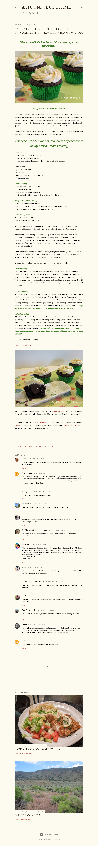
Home (24, 13)
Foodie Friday (20, 425)
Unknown (26, 641)
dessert (36, 446)
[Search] (82, 6)
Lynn (24, 459)
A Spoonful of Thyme (46, 7)
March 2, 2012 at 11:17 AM (38, 504)
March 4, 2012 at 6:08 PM (45, 610)
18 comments (25, 820)
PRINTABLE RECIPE (23, 345)
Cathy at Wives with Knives (33, 582)
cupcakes (30, 446)
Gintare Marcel (55, 839)
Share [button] (17, 443)
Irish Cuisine (43, 446)
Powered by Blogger (51, 835)
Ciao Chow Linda (29, 610)
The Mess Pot (59, 411)
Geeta (24, 624)
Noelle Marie (27, 596)
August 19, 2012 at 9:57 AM (37, 624)
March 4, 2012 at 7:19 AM (41, 596)
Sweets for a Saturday (71, 425)
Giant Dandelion (28, 815)
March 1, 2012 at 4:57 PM (35, 459)
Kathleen (25, 504)
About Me (33, 13)
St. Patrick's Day (54, 446)
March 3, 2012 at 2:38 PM (40, 544)
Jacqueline (26, 516)
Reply (24, 468)
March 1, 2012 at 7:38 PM (41, 492)
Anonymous (27, 473)
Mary (24, 567)
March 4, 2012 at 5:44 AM (54, 582)
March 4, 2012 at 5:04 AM (35, 567)
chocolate (23, 446)
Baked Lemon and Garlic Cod (37, 749)
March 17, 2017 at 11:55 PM (39, 641)
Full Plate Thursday (39, 422)
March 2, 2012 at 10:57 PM (40, 516)
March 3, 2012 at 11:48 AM (57, 530)
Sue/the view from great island (34, 530)
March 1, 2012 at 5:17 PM (41, 473)
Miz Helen (26, 544)
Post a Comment (26, 754)
